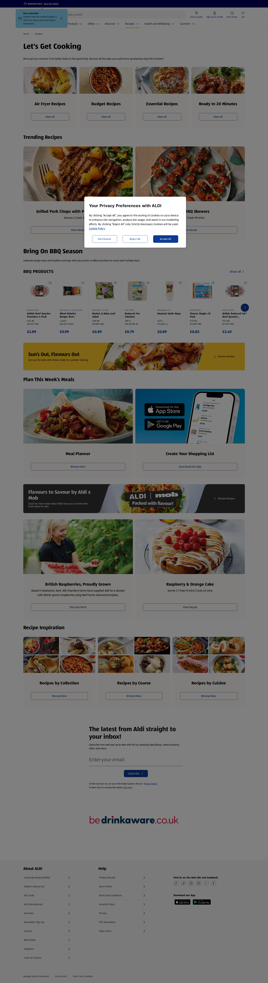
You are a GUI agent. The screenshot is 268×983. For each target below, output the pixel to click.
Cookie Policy (97, 229)
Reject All (135, 239)
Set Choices (104, 239)
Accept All (165, 239)
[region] (135, 222)
